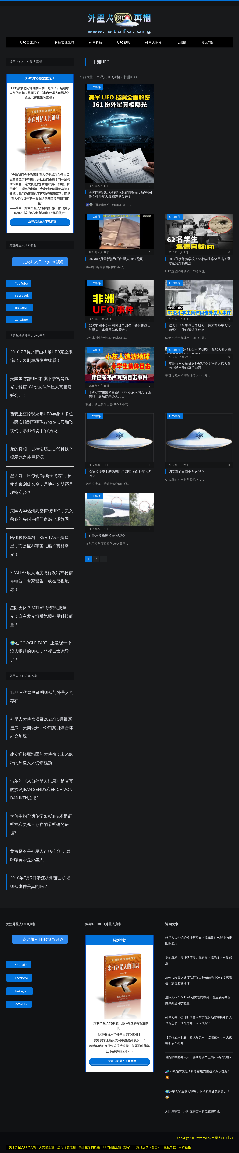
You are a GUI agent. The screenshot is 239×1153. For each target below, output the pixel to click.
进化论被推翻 (66, 1147)
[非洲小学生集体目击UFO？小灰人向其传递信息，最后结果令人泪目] (119, 366)
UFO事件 (95, 87)
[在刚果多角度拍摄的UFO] (119, 511)
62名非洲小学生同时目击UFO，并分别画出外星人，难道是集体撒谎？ (120, 327)
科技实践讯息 (64, 42)
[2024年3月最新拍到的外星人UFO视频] (119, 233)
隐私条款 (170, 1147)
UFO (14, 88)
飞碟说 (181, 42)
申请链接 (185, 1147)
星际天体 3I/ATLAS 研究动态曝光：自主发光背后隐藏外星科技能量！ (41, 616)
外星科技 (95, 42)
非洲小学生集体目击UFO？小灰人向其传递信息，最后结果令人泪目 (120, 394)
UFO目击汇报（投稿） (118, 1147)
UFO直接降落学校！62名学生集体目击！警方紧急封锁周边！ (200, 261)
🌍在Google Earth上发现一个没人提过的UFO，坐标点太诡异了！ (40, 651)
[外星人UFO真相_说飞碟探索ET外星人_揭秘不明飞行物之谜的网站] (119, 22)
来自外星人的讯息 (55, 92)
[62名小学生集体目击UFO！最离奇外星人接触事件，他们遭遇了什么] (199, 299)
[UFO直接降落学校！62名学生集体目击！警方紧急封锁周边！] (199, 233)
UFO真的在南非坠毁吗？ (186, 471)
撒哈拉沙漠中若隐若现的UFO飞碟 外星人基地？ (120, 473)
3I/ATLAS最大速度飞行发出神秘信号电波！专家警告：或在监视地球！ (41, 581)
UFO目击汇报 (30, 42)
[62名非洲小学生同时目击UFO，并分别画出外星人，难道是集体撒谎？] (119, 299)
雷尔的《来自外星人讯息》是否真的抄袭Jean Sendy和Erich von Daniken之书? (41, 789)
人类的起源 (46, 1147)
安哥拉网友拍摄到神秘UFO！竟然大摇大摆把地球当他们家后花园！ (200, 365)
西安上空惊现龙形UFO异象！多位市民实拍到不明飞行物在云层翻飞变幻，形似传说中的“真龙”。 (41, 422)
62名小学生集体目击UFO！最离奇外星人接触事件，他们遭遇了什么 (200, 327)
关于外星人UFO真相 (22, 1147)
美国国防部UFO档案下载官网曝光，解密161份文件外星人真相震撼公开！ (120, 194)
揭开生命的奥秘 (89, 1147)
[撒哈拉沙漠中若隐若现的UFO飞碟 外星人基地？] (119, 439)
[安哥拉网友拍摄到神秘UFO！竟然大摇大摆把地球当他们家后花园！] (199, 352)
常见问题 (207, 42)
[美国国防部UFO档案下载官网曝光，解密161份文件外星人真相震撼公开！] (119, 135)
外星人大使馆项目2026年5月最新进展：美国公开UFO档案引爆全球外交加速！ (41, 727)
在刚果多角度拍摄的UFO (107, 535)
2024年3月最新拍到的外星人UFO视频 (116, 259)
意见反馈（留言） (148, 1147)
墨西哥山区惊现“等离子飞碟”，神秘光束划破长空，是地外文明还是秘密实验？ (41, 484)
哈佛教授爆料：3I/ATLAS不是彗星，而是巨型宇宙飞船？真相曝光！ (39, 546)
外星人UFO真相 (108, 77)
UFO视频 (123, 42)
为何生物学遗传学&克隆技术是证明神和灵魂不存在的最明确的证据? (41, 824)
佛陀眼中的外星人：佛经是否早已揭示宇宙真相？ (198, 1057)
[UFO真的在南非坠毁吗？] (199, 439)
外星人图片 (153, 42)
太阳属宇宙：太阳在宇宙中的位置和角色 (192, 1111)
